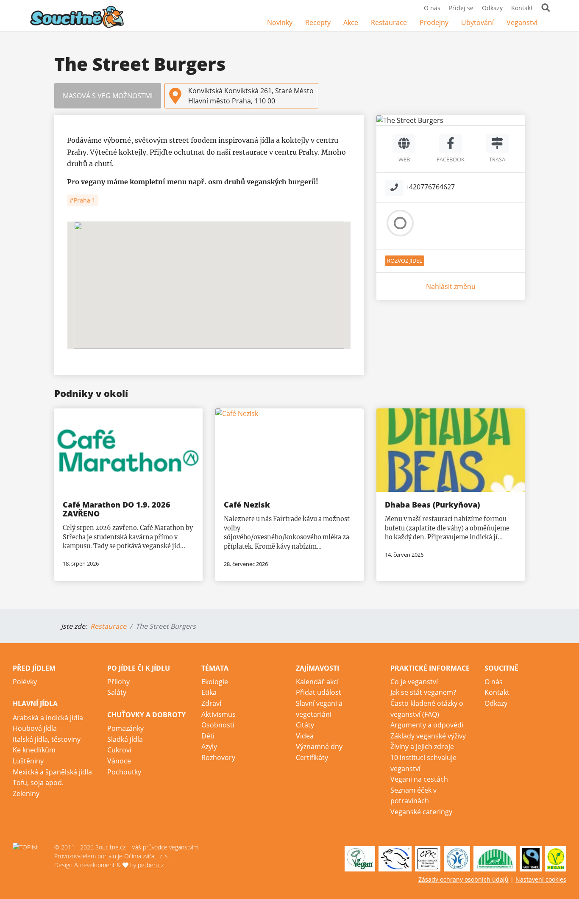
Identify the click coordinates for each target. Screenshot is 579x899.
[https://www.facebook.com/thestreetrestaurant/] (450, 143)
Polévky (25, 681)
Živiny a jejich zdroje (422, 746)
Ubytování (477, 22)
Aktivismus (218, 714)
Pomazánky (125, 728)
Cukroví (119, 750)
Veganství (522, 22)
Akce (350, 22)
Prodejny (434, 22)
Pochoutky (124, 772)
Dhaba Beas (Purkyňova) (432, 504)
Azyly (209, 746)
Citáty (305, 725)
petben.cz (151, 865)
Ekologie (214, 681)
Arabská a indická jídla (48, 717)
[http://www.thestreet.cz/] (403, 143)
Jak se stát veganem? (423, 692)
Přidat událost (318, 692)
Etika (209, 692)
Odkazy (492, 8)
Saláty (116, 692)
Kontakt (522, 8)
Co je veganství (414, 681)
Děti (207, 736)
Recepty (318, 22)
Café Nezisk (247, 504)
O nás (432, 8)
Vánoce (119, 761)
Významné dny (319, 746)
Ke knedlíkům (34, 750)
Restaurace (389, 22)
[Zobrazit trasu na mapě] (497, 143)
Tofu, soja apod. (38, 782)
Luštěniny (28, 761)
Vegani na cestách (419, 779)
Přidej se (461, 8)
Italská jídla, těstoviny (47, 739)
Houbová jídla (35, 728)
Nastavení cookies (540, 879)
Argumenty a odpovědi (426, 725)
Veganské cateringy (421, 811)
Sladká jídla (125, 739)
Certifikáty (312, 757)
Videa (305, 736)
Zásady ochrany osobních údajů (463, 879)
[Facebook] (550, 23)
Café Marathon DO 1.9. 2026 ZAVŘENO (116, 509)
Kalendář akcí (317, 681)
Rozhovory (218, 757)
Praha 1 (83, 200)
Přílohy (118, 681)
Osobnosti (217, 725)
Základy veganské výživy (428, 736)
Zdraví (211, 703)
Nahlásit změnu (451, 286)
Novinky (279, 22)
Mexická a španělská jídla (52, 772)
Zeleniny (26, 793)
